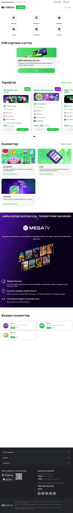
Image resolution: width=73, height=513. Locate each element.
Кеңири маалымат (10, 174)
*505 (40, 479)
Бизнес (5, 457)
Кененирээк (9, 129)
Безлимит (7, 167)
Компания (6, 463)
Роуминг (7, 197)
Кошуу (22, 129)
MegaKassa (13, 332)
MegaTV (12, 323)
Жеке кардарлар (8, 452)
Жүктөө (12, 327)
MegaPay (48, 323)
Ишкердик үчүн (21, 2)
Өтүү (36, 71)
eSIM (41, 167)
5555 (40, 489)
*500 (40, 476)
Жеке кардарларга (8, 2)
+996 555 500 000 (46, 486)
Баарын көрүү (66, 82)
